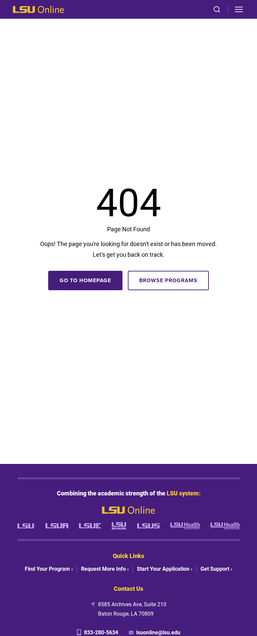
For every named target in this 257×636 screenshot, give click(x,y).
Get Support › (216, 568)
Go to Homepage (85, 280)
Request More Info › (105, 568)
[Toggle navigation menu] (239, 9)
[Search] (216, 9)
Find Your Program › (49, 568)
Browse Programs (168, 280)
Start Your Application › (164, 568)
